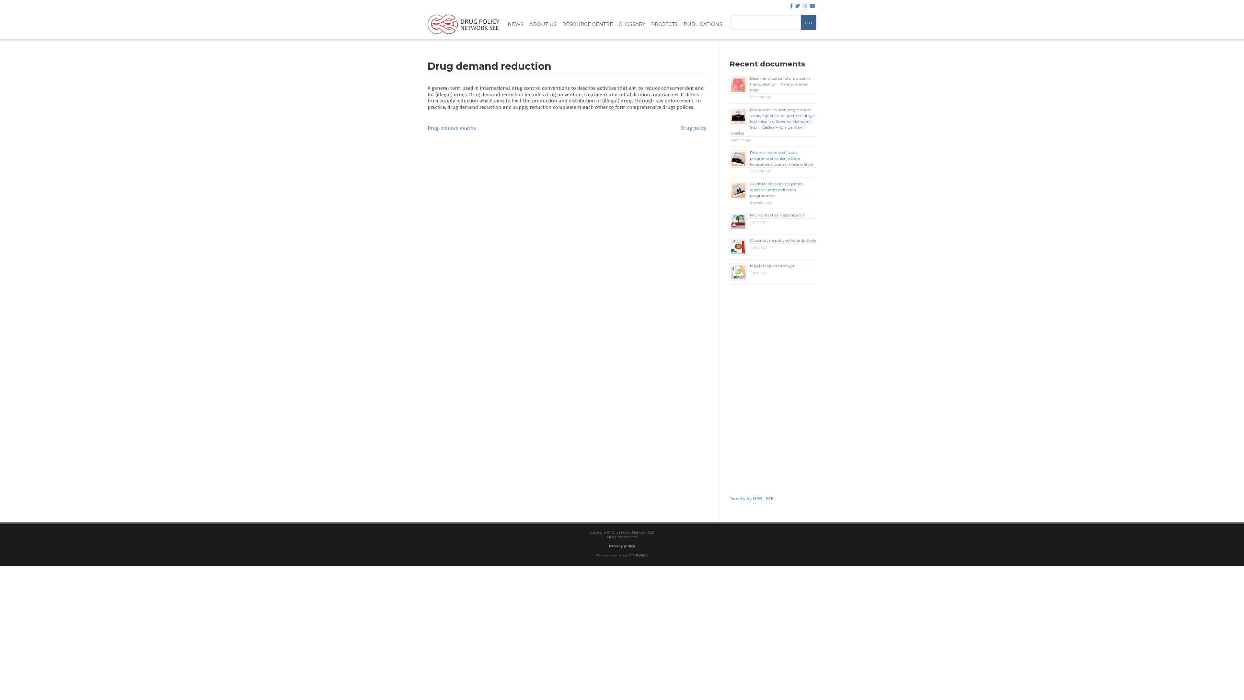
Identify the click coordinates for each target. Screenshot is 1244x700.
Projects (664, 24)
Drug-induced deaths (452, 128)
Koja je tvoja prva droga (772, 265)
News (516, 24)
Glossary (632, 24)
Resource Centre (587, 24)
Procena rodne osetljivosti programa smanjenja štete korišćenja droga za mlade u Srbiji (781, 158)
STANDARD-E (638, 555)
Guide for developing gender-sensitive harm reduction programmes (777, 189)
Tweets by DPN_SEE (751, 499)
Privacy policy (622, 546)
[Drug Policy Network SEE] (464, 35)
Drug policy (693, 128)
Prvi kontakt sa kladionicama (777, 215)
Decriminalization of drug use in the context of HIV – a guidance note (780, 84)
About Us (543, 24)
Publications (703, 24)
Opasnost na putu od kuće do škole (783, 240)
